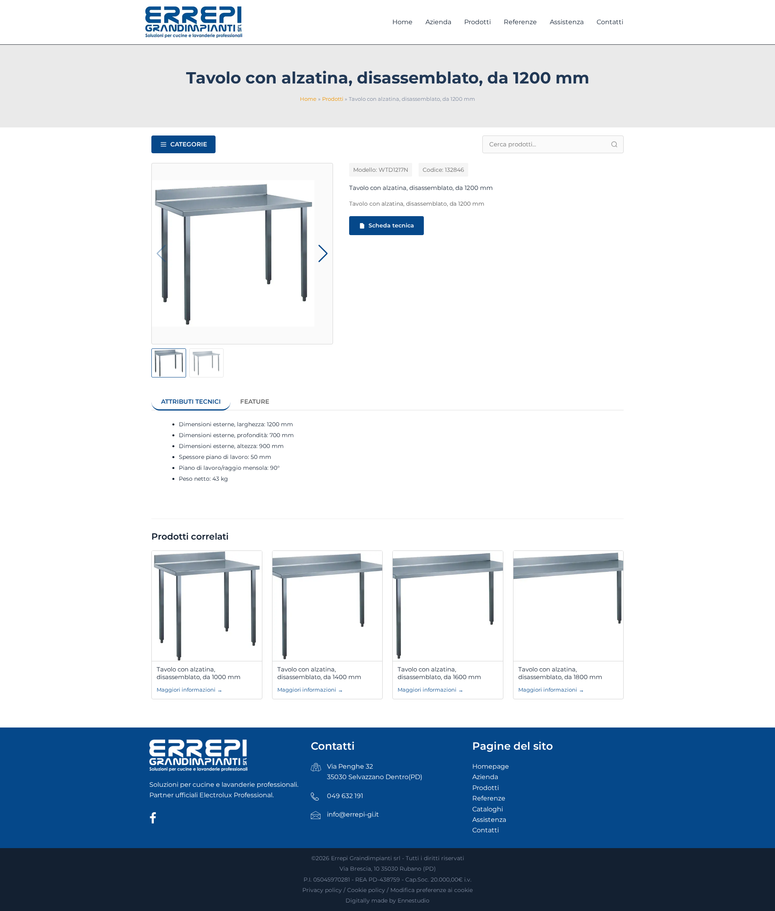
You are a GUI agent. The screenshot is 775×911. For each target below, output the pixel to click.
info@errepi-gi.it (353, 814)
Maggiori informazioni (189, 689)
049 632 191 (345, 796)
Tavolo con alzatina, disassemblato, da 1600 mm (439, 673)
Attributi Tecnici (191, 401)
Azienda (485, 777)
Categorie (188, 144)
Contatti (485, 830)
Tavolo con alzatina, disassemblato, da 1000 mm (199, 673)
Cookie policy (366, 890)
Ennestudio (413, 900)
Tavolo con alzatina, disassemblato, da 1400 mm (319, 673)
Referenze (488, 798)
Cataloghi (487, 809)
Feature (254, 401)
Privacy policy (322, 890)
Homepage (490, 766)
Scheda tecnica (391, 225)
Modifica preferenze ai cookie (431, 890)
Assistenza (489, 819)
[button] (323, 254)
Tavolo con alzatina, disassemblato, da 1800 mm (560, 673)
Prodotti (485, 788)
